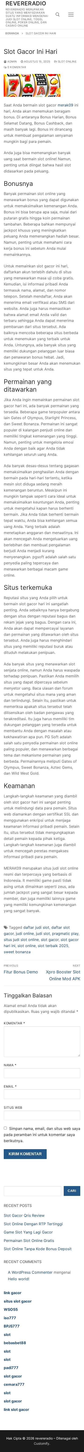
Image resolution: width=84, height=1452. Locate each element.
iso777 (10, 1317)
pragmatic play (65, 933)
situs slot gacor (18, 1301)
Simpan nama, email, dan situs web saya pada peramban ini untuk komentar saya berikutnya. (42, 1134)
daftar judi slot (36, 927)
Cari (72, 1191)
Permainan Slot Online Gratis (29, 1240)
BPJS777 (12, 1326)
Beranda (12, 33)
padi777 (11, 1367)
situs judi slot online (21, 939)
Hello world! (18, 1278)
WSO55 (11, 1309)
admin (12, 61)
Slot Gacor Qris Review (24, 1215)
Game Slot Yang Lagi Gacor (28, 1232)
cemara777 (14, 1384)
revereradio (26, 3)
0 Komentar (16, 67)
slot (7, 1334)
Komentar (14, 1023)
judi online (25, 933)
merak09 (65, 105)
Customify (41, 1443)
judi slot (43, 933)
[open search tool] (58, 14)
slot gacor (50, 939)
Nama (10, 1065)
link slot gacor (16, 1409)
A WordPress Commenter (30, 1272)
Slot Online (67, 61)
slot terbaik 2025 (53, 945)
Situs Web (13, 1107)
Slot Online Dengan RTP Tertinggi (33, 1224)
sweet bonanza (17, 951)
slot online (27, 945)
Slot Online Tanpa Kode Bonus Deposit (38, 1248)
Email (10, 1086)
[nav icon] (70, 15)
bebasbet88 (15, 1342)
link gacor (12, 1292)
